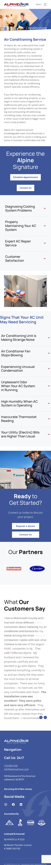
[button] (41, 739)
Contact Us (25, 187)
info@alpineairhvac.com (16, 791)
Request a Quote (25, 526)
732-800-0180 (11, 787)
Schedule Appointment (25, 177)
